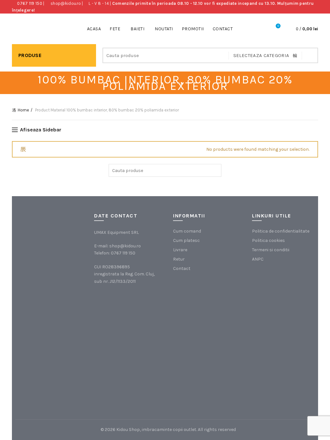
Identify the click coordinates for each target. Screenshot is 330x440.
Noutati (164, 29)
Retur (179, 259)
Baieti (137, 29)
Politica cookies (268, 240)
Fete (115, 29)
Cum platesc (186, 240)
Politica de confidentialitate (280, 231)
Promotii (193, 29)
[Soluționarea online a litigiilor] (284, 367)
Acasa (94, 29)
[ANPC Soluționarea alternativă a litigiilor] (284, 303)
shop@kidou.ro (66, 3)
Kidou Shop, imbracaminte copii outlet (156, 429)
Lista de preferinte (278, 26)
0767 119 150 (29, 3)
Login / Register (260, 29)
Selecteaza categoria (261, 55)
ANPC (258, 259)
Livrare (180, 250)
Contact (223, 29)
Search (310, 55)
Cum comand (187, 231)
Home (23, 110)
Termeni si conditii (270, 250)
